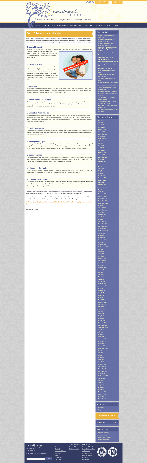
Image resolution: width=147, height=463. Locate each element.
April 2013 (101, 387)
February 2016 (102, 323)
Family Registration (103, 439)
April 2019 (101, 254)
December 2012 (102, 396)
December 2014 (102, 341)
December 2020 (102, 224)
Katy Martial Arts (103, 410)
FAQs (56, 455)
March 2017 (101, 300)
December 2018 (102, 263)
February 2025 (102, 152)
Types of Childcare (74, 446)
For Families (85, 459)
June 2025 (101, 143)
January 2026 (102, 132)
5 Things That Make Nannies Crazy (108, 83)
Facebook (29, 455)
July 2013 (100, 380)
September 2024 (103, 164)
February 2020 (102, 240)
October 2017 (102, 290)
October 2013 (102, 373)
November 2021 (102, 212)
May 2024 (101, 171)
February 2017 (102, 302)
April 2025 (101, 148)
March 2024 (101, 175)
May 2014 (101, 357)
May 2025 (101, 145)
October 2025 (102, 136)
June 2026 (101, 125)
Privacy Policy (58, 457)
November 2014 (102, 343)
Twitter (34, 455)
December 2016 (102, 307)
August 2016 (101, 309)
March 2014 (101, 362)
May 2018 (101, 277)
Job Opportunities (87, 453)
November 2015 (102, 325)
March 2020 (101, 238)
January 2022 (102, 208)
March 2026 (101, 127)
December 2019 (102, 242)
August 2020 (101, 233)
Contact (116, 25)
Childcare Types (102, 435)
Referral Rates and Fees (88, 449)
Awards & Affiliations (60, 451)
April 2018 (101, 279)
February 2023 (102, 194)
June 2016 (101, 313)
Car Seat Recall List (103, 59)
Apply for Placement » (106, 422)
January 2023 (102, 196)
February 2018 (102, 284)
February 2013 (102, 392)
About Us (99, 25)
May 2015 (101, 334)
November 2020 (102, 226)
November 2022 (102, 201)
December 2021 (102, 210)
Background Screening (104, 437)
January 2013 (102, 394)
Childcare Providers (103, 433)
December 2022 (102, 198)
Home (38, 25)
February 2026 (102, 129)
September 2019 (103, 247)
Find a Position (75, 25)
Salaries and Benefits (87, 446)
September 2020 (103, 231)
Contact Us (58, 459)
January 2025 (102, 155)
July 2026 (100, 122)
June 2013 (101, 383)
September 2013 (103, 376)
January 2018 (102, 286)
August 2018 (101, 270)
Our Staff (57, 449)
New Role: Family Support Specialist (108, 62)
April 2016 (101, 318)
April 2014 (101, 360)
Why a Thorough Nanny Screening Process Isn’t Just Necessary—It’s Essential (107, 93)
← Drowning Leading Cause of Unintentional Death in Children (46, 202)
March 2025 (101, 150)
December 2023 (102, 182)
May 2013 (101, 385)
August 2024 (101, 166)
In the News (58, 453)
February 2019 (102, 258)
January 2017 (102, 304)
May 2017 (101, 295)
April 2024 (101, 173)
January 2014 (102, 366)
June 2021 (101, 217)
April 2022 (101, 205)
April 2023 (101, 191)
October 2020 (102, 228)
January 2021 (102, 221)
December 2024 (102, 157)
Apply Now (117, 2)
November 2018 (102, 265)
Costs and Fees (86, 444)
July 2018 (100, 272)
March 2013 (101, 389)
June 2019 (101, 251)
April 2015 (101, 336)
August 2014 (101, 350)
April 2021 (101, 219)
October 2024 (102, 162)
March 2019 (101, 256)
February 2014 (102, 364)
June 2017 (101, 293)
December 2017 (102, 288)
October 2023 (102, 185)
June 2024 (101, 168)
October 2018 (102, 267)
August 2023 (101, 189)
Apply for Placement (87, 455)
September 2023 (103, 187)
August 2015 (101, 330)
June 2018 (101, 274)
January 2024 (102, 180)
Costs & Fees (61, 25)
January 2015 (102, 339)
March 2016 (101, 320)
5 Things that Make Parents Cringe (108, 85)
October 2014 (102, 346)
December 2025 (102, 134)
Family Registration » (106, 416)
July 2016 (100, 311)
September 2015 (103, 327)
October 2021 (102, 214)
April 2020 (101, 235)
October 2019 (102, 244)
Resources (88, 25)
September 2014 (103, 348)
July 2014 (100, 353)
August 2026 (101, 120)
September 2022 (103, 203)
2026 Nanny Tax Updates (105, 68)
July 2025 (100, 141)
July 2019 (100, 249)
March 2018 (101, 281)
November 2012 (102, 399)
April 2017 (101, 297)
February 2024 (102, 178)
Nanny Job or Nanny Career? (106, 57)
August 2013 (101, 378)
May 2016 (101, 316)
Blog (108, 25)
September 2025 (103, 139)
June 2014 (101, 355)
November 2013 (102, 371)
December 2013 (102, 369)
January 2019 (102, 261)
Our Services (48, 25)
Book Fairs (101, 407)
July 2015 (100, 332)
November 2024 (102, 159)
